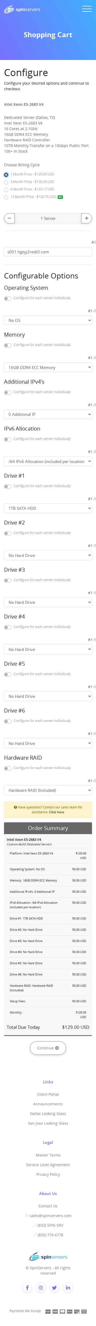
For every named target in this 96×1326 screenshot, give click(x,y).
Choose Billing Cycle (22, 164)
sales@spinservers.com (50, 1215)
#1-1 (92, 310)
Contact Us (48, 1205)
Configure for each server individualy (42, 297)
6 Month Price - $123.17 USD (32, 189)
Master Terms (48, 1155)
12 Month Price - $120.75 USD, (36, 196)
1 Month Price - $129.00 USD (32, 174)
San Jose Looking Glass (48, 1123)
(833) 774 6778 (50, 1234)
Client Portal (48, 1094)
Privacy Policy (48, 1174)
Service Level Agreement (48, 1164)
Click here (56, 812)
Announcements (48, 1103)
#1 (93, 242)
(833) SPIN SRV (50, 1225)
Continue (46, 1047)
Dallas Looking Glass (48, 1113)
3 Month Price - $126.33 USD (32, 181)
